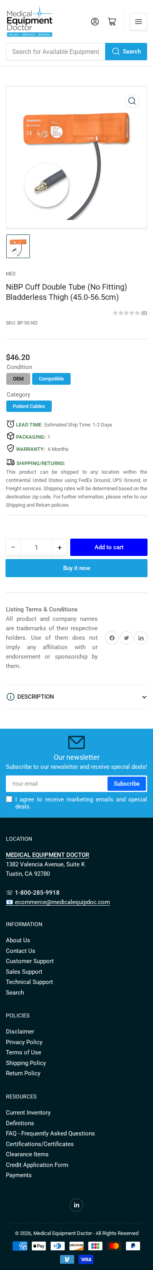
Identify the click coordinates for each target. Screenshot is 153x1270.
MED (11, 274)
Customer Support (30, 961)
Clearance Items (27, 1154)
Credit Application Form (37, 1164)
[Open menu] (138, 21)
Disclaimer (20, 1031)
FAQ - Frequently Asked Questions (50, 1133)
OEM (18, 379)
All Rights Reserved (117, 1233)
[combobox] (76, 51)
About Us (18, 940)
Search (132, 51)
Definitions (20, 1123)
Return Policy (23, 1073)
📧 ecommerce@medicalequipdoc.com (58, 902)
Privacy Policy (24, 1042)
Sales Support (24, 971)
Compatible (51, 379)
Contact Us (20, 950)
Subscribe (127, 783)
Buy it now (76, 568)
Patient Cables (29, 406)
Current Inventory (28, 1112)
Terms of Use (23, 1052)
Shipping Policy (26, 1063)
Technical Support (29, 982)
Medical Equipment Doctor (62, 1233)
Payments (19, 1175)
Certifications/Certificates (40, 1144)
